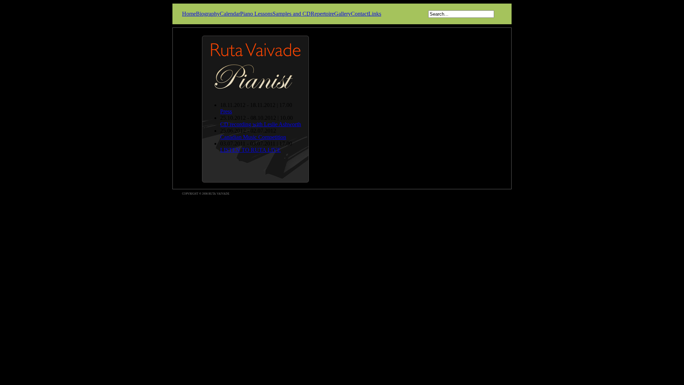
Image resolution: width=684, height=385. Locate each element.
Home (189, 14)
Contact (359, 14)
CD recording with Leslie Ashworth (260, 124)
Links (374, 14)
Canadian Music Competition (253, 137)
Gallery (342, 14)
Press (226, 111)
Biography (208, 14)
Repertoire (322, 14)
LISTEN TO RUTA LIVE (250, 150)
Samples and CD (292, 14)
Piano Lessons (256, 14)
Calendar (230, 14)
